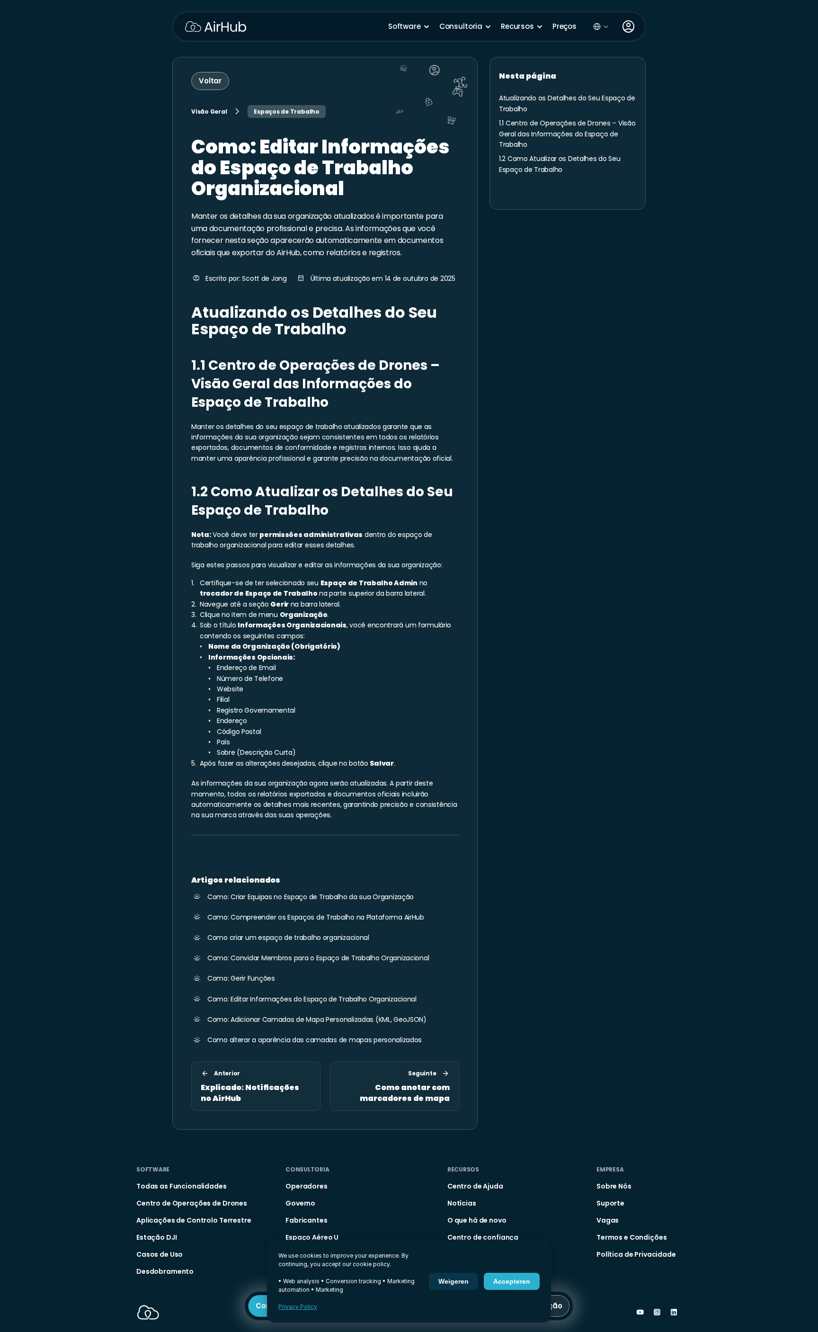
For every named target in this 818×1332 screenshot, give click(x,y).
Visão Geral (209, 111)
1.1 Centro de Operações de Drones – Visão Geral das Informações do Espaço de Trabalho (317, 383)
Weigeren (453, 1281)
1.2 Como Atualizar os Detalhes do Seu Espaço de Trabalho (323, 501)
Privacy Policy (297, 1306)
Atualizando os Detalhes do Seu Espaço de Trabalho (315, 321)
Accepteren (511, 1281)
